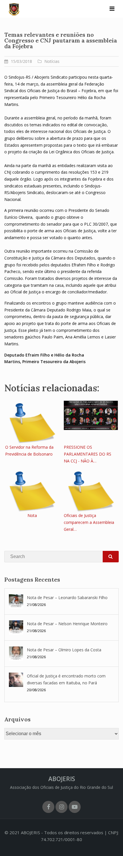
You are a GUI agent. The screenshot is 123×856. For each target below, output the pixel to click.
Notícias (51, 61)
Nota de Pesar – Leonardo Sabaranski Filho (67, 597)
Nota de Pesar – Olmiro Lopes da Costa (64, 649)
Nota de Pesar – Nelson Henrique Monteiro (67, 623)
